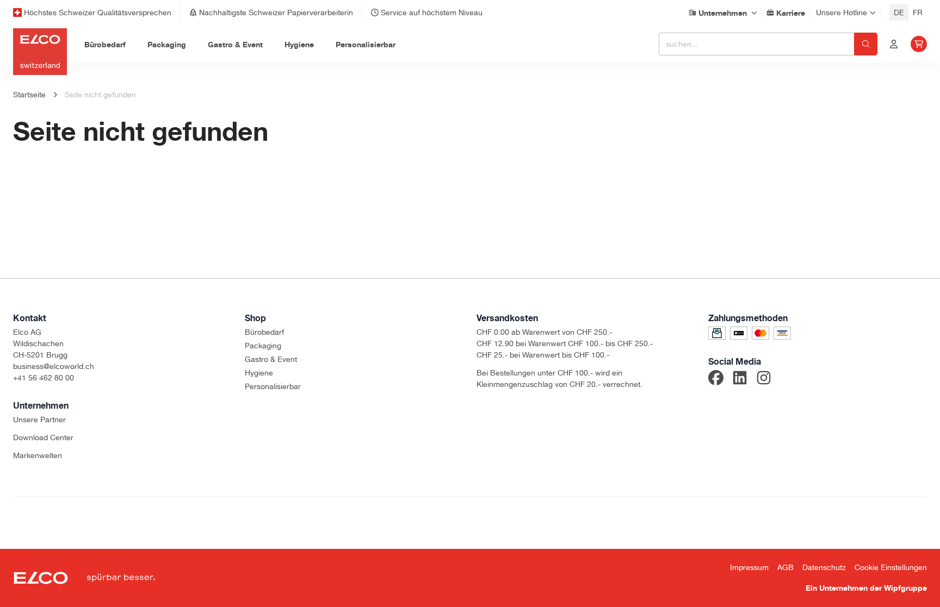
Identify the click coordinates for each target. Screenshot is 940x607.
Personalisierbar (273, 386)
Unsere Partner (39, 419)
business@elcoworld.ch (53, 366)
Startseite (29, 94)
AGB (785, 567)
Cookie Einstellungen (891, 567)
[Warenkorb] (919, 44)
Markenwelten (37, 455)
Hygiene (259, 372)
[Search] (866, 44)
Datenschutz (824, 567)
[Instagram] (763, 379)
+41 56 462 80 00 (43, 377)
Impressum (749, 567)
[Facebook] (715, 379)
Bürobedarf (264, 332)
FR (918, 12)
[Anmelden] (894, 44)
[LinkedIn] (739, 379)
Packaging (263, 345)
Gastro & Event (271, 359)
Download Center (43, 437)
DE (899, 12)
